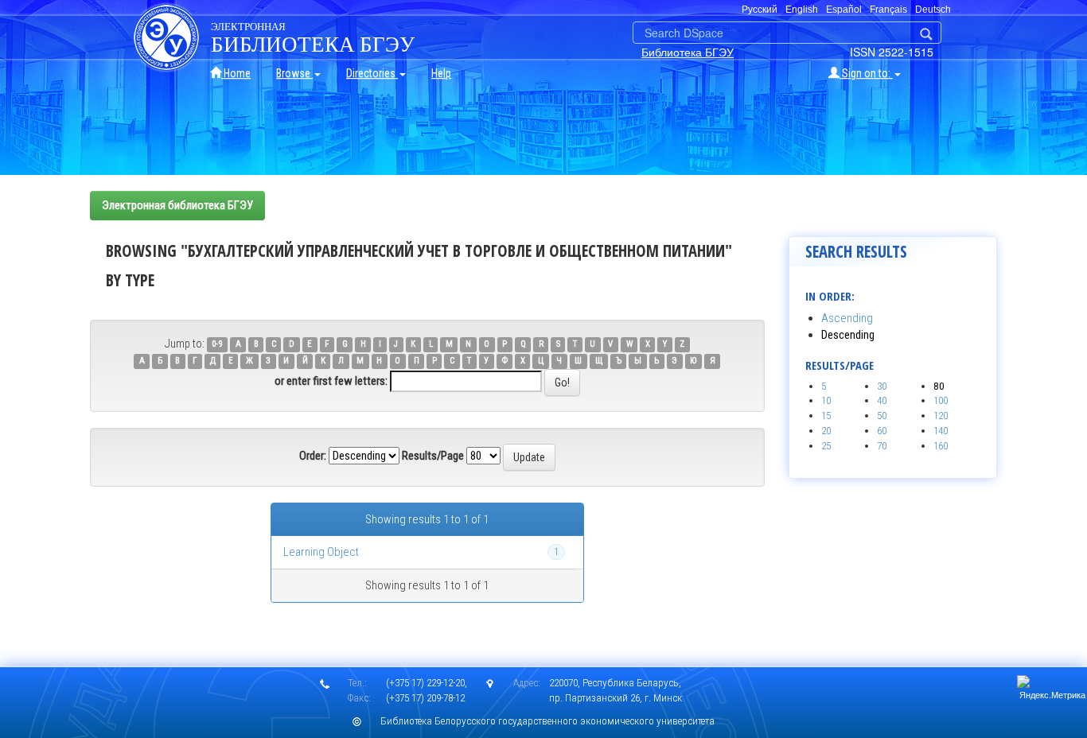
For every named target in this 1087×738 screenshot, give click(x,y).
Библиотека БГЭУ (687, 52)
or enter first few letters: (331, 381)
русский (759, 9)
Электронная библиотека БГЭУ (177, 205)
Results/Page (433, 456)
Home (236, 73)
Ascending (847, 318)
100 (940, 400)
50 (881, 415)
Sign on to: (866, 73)
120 (940, 415)
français (888, 9)
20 (826, 431)
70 (881, 446)
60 (881, 431)
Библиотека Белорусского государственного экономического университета (547, 721)
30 (881, 386)
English (801, 9)
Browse (294, 73)
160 (940, 446)
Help (441, 73)
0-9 (217, 345)
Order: (312, 456)
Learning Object (321, 552)
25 (826, 446)
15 (826, 415)
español (844, 9)
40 (881, 400)
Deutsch (933, 9)
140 (940, 431)
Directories (372, 73)
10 (826, 400)
